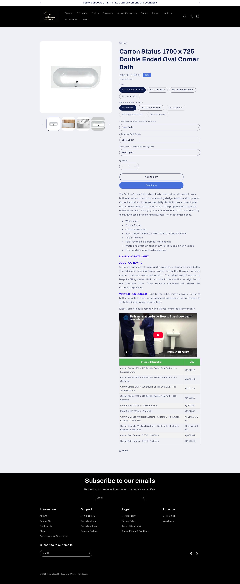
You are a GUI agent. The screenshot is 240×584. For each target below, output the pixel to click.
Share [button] (125, 451)
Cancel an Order (89, 526)
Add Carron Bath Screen (130, 134)
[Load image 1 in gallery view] (53, 124)
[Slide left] (43, 124)
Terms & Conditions (131, 526)
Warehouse (168, 521)
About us (44, 516)
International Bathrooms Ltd (59, 574)
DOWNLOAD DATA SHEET (134, 256)
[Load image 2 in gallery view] (68, 124)
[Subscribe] (143, 498)
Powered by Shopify (79, 574)
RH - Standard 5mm (182, 90)
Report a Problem (89, 531)
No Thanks (127, 108)
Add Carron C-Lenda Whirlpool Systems (136, 147)
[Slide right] (109, 124)
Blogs (42, 531)
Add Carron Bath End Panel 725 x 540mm (137, 122)
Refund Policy (128, 516)
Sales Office (169, 516)
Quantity (123, 161)
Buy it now (151, 185)
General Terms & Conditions (135, 531)
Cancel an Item (88, 521)
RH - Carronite (129, 96)
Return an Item (88, 516)
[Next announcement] (199, 3)
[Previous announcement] (41, 3)
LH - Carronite (157, 90)
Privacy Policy (129, 521)
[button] (185, 16)
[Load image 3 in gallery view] (83, 124)
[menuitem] (68, 13)
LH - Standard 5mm (132, 90)
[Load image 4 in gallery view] (98, 124)
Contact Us (45, 521)
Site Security (46, 526)
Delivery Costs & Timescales (53, 536)
